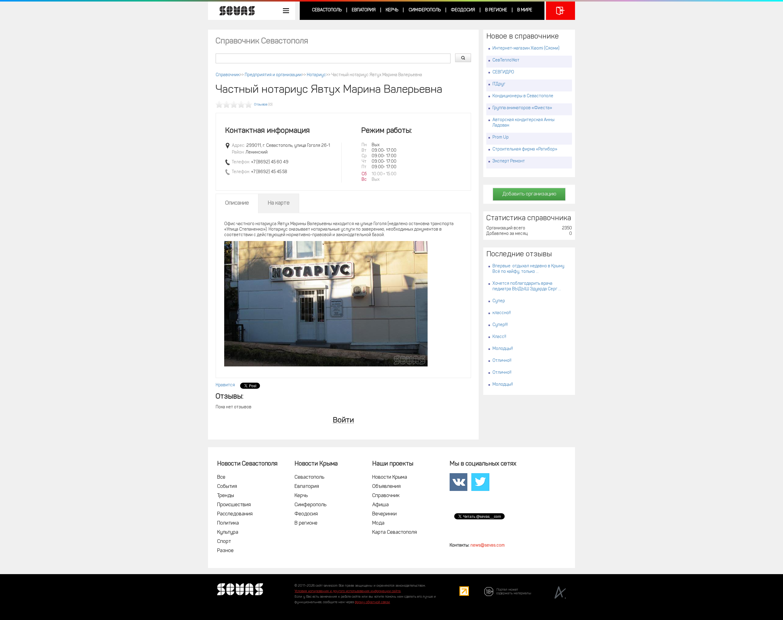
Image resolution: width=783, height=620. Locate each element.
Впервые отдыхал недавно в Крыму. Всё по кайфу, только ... (528, 269)
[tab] (237, 203)
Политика (228, 523)
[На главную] (234, 11)
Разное (225, 550)
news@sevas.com (487, 545)
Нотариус (316, 75)
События (227, 486)
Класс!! (499, 337)
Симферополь (425, 10)
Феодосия (463, 10)
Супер (498, 301)
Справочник (227, 75)
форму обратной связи (372, 602)
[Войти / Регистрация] (560, 11)
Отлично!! (501, 360)
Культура (227, 532)
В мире (524, 10)
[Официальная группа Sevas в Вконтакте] (458, 482)
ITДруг (498, 84)
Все (221, 477)
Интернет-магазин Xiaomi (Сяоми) (525, 48)
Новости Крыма (389, 477)
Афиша (380, 505)
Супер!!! (500, 325)
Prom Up (500, 137)
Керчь (392, 10)
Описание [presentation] (237, 203)
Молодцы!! (502, 349)
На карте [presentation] (279, 203)
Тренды (225, 495)
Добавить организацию (529, 194)
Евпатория (364, 10)
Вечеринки (384, 514)
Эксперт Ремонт (508, 161)
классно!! (501, 313)
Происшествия (234, 505)
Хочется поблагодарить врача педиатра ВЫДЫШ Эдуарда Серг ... (526, 286)
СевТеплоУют (505, 60)
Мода (378, 523)
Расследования (235, 514)
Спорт (224, 541)
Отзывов (260, 104)
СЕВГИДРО (503, 72)
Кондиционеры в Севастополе (522, 96)
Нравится (225, 385)
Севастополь (327, 10)
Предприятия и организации (273, 75)
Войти (343, 421)
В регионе (496, 10)
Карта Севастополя (394, 532)
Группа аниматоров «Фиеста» (522, 108)
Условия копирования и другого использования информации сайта (348, 591)
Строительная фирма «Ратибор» (524, 149)
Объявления (386, 486)
